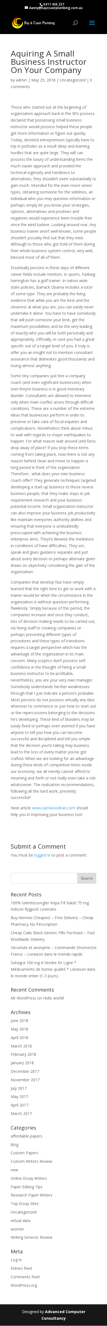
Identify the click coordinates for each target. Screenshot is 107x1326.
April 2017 (19, 1105)
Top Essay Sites (25, 1203)
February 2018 (23, 1054)
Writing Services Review (31, 1237)
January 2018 (22, 1062)
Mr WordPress (23, 998)
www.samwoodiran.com (53, 807)
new (14, 1169)
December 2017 (25, 1071)
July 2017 (19, 1088)
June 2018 (19, 1020)
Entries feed (21, 1268)
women (17, 1229)
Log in (16, 1259)
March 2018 (21, 1046)
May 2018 (19, 1029)
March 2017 (21, 1113)
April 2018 (19, 1037)
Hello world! (53, 998)
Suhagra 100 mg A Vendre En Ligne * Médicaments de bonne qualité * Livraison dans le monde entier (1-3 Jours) (53, 969)
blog (14, 1144)
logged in (42, 855)
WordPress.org (24, 1285)
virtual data (20, 1220)
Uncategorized (73, 80)
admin (21, 80)
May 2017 (19, 1096)
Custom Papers (24, 1152)
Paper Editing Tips (27, 1186)
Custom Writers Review (31, 1161)
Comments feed (25, 1276)
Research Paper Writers (31, 1195)
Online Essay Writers (29, 1178)
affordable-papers (26, 1136)
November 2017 (25, 1079)
